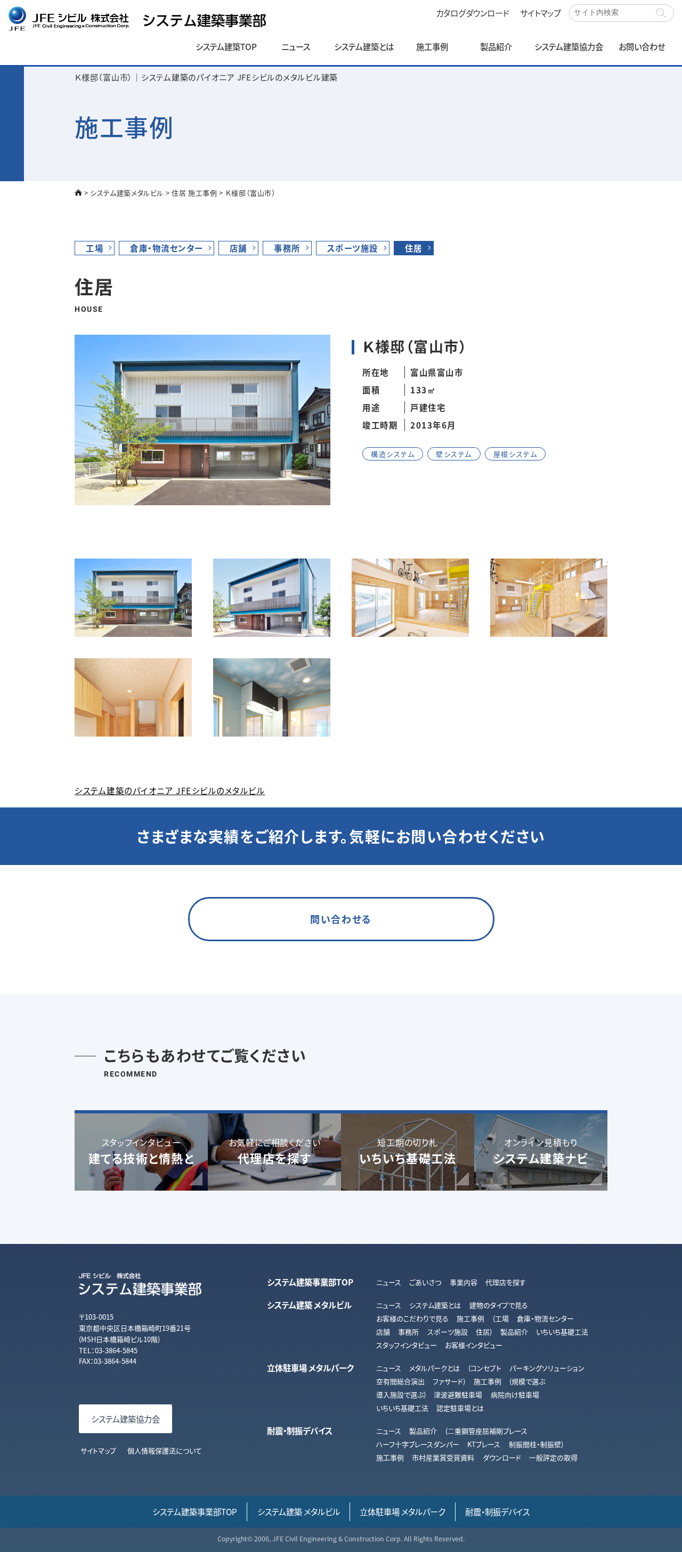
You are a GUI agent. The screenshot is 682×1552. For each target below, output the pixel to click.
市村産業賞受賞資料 (443, 1457)
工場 (94, 248)
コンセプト (485, 1368)
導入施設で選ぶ (400, 1394)
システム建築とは (364, 46)
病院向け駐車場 (515, 1394)
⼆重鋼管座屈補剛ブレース (487, 1431)
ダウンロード (502, 1457)
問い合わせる (340, 919)
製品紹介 (496, 46)
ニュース (295, 46)
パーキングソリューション (546, 1368)
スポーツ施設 (352, 248)
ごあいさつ (425, 1282)
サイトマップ (540, 13)
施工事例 (432, 46)
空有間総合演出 (400, 1381)
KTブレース (483, 1444)
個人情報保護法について (164, 1450)
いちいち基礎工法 (562, 1332)
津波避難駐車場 (458, 1394)
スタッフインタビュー (406, 1345)
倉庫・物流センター (166, 248)
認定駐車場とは (460, 1408)
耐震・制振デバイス (299, 1430)
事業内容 (463, 1282)
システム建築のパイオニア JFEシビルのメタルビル (170, 790)
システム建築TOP (226, 46)
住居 (414, 248)
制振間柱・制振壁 (535, 1444)
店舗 (238, 248)
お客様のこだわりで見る (412, 1318)
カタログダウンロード (472, 13)
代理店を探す (505, 1282)
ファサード (448, 1381)
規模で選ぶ (528, 1381)
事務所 (287, 248)
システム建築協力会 (568, 46)
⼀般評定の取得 (553, 1457)
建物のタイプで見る (498, 1305)
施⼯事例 (390, 1457)
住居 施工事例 (194, 193)
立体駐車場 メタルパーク (310, 1367)
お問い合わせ (642, 46)
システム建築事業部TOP (310, 1282)
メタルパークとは (434, 1368)
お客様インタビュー (473, 1345)
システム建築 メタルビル (309, 1305)
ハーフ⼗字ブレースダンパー (417, 1444)
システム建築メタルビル (127, 193)
